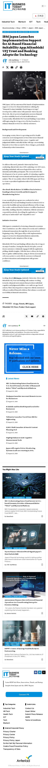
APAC (5, 32)
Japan (19, 32)
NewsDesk (10, 516)
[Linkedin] (39, 672)
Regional (34, 32)
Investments (19, 497)
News (26, 32)
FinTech (12, 32)
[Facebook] (35, 672)
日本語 (40, 16)
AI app (15, 303)
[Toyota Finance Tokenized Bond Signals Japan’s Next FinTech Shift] (24, 536)
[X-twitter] (44, 672)
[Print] (21, 67)
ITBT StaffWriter (14, 60)
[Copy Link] (16, 67)
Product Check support (27, 307)
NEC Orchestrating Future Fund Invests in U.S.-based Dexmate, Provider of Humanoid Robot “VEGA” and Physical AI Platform (23, 385)
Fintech (21, 303)
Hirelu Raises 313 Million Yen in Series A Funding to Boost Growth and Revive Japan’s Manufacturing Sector (21, 191)
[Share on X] (7, 67)
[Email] (12, 67)
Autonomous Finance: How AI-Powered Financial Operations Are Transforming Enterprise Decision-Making (23, 602)
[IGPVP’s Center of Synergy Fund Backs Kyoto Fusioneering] (24, 633)
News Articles (20, 548)
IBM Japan (17, 278)
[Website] (44, 326)
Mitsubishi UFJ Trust (10, 307)
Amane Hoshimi (11, 613)
